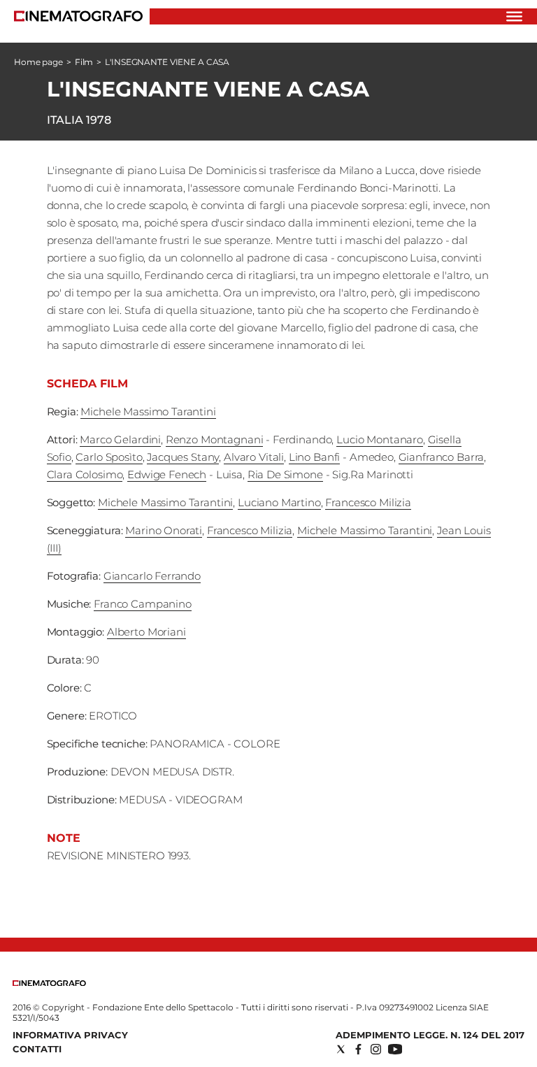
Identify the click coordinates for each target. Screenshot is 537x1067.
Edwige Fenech (166, 474)
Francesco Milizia (367, 502)
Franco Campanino (143, 603)
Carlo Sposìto (109, 457)
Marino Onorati (163, 530)
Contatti (37, 1048)
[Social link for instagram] (376, 1049)
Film (84, 62)
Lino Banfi (315, 457)
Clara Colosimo (85, 474)
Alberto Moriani (146, 631)
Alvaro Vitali (254, 457)
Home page (38, 62)
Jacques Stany (183, 457)
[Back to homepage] (49, 983)
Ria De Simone (285, 474)
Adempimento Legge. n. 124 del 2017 (430, 1034)
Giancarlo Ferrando (152, 575)
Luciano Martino (279, 502)
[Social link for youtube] (395, 1049)
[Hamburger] (514, 16)
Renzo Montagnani (215, 439)
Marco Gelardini (120, 439)
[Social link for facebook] (358, 1049)
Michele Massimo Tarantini (147, 411)
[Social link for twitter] (341, 1049)
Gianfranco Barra (442, 457)
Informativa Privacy (70, 1034)
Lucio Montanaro (379, 439)
